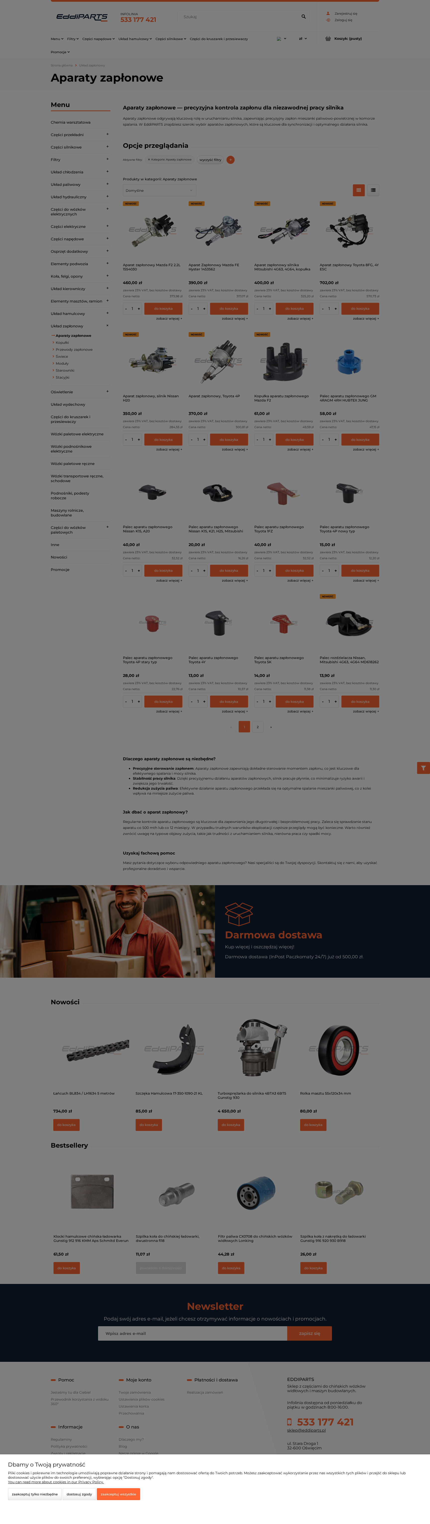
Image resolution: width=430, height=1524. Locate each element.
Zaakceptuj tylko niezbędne (35, 1494)
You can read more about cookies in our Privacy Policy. (56, 1482)
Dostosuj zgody (79, 1494)
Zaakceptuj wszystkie (118, 1494)
